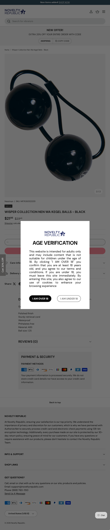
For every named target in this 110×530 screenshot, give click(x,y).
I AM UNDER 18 (69, 298)
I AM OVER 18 (40, 298)
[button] (3, 265)
